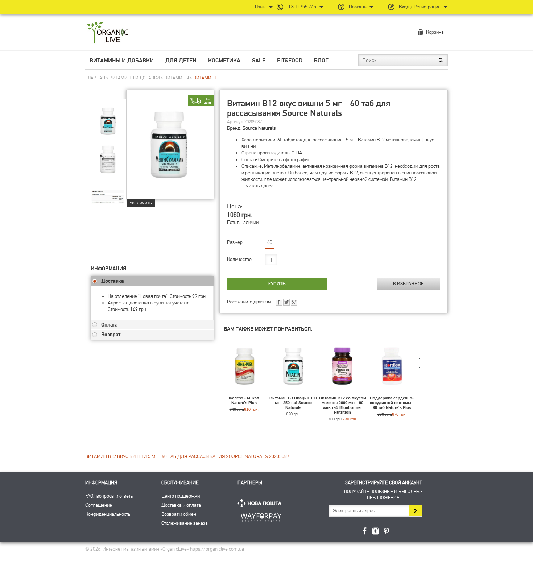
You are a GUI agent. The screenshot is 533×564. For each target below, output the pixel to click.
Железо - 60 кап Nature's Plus (243, 400)
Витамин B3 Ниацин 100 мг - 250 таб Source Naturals (293, 403)
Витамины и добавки (122, 60)
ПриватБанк (261, 516)
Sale (258, 60)
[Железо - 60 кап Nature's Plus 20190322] (244, 392)
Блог (321, 60)
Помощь (357, 7)
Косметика (224, 60)
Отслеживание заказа (184, 523)
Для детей (181, 60)
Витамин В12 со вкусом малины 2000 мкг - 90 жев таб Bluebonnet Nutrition (342, 405)
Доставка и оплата (181, 505)
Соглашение (98, 505)
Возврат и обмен (178, 514)
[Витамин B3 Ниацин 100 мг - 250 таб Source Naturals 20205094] (293, 392)
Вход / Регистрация (420, 7)
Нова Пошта (261, 503)
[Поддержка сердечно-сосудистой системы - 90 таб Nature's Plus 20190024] (392, 392)
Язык (260, 7)
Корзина (435, 32)
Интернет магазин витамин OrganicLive (108, 33)
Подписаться (415, 510)
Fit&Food (289, 60)
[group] (108, 116)
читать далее (260, 186)
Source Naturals (259, 128)
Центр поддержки (180, 496)
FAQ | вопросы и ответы (109, 496)
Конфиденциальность (107, 514)
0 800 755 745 (302, 7)
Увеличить (141, 203)
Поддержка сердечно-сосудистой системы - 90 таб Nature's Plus (392, 403)
